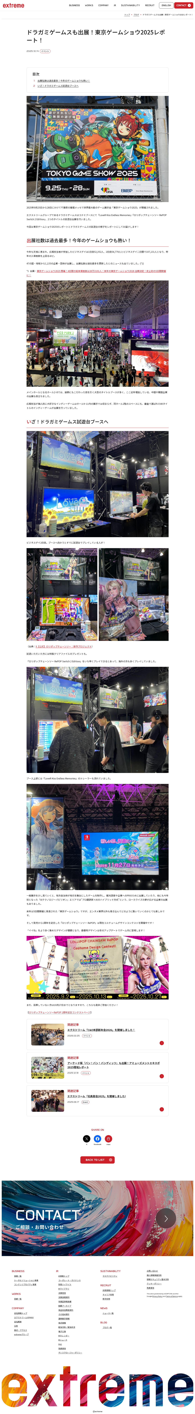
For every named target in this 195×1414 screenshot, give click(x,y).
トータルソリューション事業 (26, 1280)
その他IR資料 (63, 1314)
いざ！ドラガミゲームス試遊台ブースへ (58, 85)
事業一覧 (18, 1276)
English (166, 5)
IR (115, 5)
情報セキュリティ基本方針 (158, 1279)
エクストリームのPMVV (24, 1317)
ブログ (136, 14)
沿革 (16, 1326)
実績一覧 (18, 1299)
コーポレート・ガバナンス (69, 1280)
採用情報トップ (109, 1290)
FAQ (60, 1344)
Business (74, 5)
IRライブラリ (63, 1289)
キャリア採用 (108, 1294)
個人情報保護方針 (154, 1275)
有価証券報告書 (64, 1301)
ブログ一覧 (107, 1327)
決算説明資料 (64, 1297)
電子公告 (62, 1331)
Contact (181, 5)
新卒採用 (106, 1299)
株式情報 (62, 1323)
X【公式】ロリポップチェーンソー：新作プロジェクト (64, 646)
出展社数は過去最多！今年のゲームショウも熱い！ (64, 80)
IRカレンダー (63, 1336)
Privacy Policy (157, 1296)
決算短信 (62, 1293)
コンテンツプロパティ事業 (25, 1284)
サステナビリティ (110, 1276)
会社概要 (18, 1322)
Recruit (149, 5)
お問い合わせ (152, 1271)
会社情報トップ (20, 1313)
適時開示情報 (64, 1319)
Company (103, 5)
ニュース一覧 (108, 1313)
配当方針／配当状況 (66, 1327)
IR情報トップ (63, 1276)
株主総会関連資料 (65, 1310)
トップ (127, 14)
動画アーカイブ (64, 1306)
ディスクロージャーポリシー (70, 1353)
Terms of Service (172, 1296)
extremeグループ (21, 1334)
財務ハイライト (64, 1284)
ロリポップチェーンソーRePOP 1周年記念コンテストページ (59, 1012)
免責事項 (62, 1348)
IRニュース (62, 1340)
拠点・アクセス (20, 1330)
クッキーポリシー (154, 1284)
